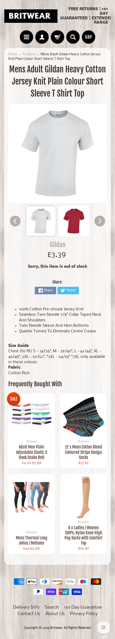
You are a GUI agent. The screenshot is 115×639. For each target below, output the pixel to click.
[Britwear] (30, 16)
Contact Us (28, 613)
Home (12, 54)
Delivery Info (26, 607)
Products (29, 54)
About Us (55, 613)
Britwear (56, 628)
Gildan (58, 244)
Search (52, 607)
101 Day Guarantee (83, 607)
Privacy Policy (84, 613)
